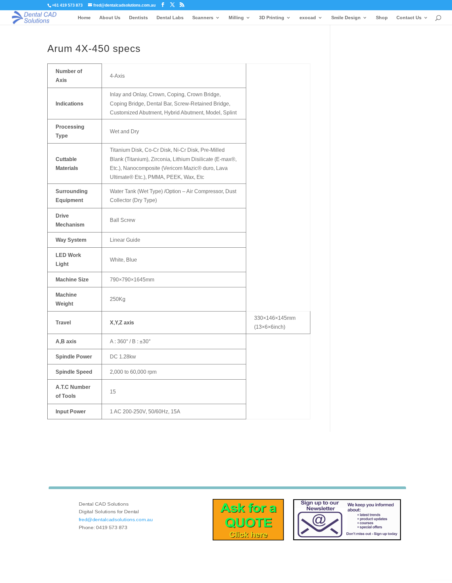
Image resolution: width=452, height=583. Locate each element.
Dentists (138, 17)
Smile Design (346, 17)
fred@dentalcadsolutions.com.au (116, 519)
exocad (307, 17)
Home (84, 17)
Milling (236, 17)
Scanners (202, 17)
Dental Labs (170, 17)
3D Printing (271, 17)
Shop (382, 17)
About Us (109, 17)
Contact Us (409, 17)
